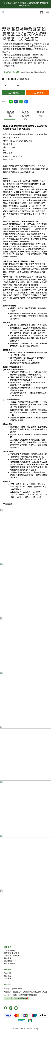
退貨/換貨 (8, 960)
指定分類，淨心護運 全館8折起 (25, 72)
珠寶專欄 (7, 978)
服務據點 (7, 975)
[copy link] (26, 102)
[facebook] (16, 102)
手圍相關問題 (9, 950)
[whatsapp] (21, 102)
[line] (11, 102)
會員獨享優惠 (9, 963)
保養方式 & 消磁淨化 (12, 955)
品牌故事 (7, 973)
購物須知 (7, 958)
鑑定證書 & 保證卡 (11, 953)
